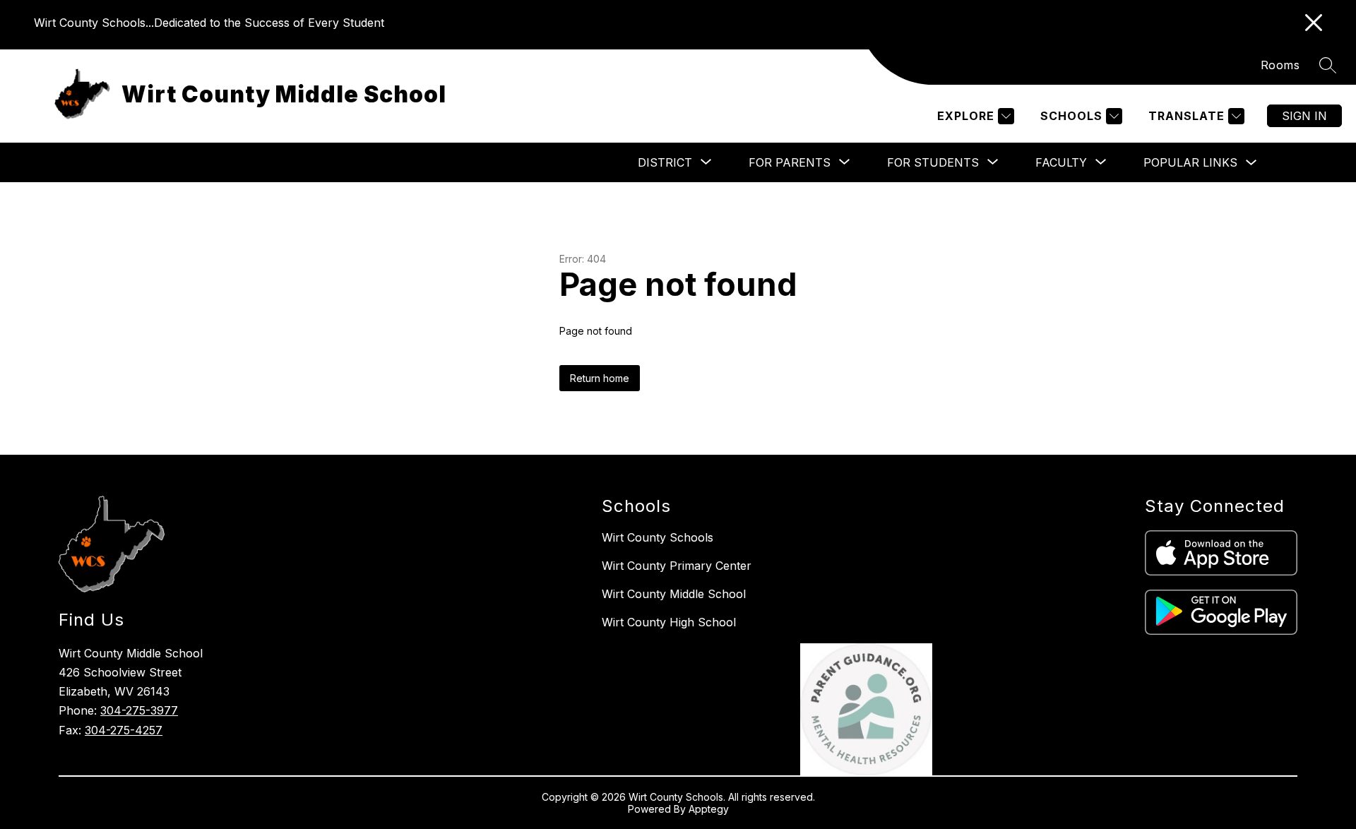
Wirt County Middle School (674, 594)
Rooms (1280, 65)
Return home (599, 378)
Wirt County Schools (657, 537)
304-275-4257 (123, 730)
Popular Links (1190, 162)
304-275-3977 (139, 710)
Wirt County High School (669, 622)
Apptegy (709, 809)
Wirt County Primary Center (676, 566)
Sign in (1304, 116)
